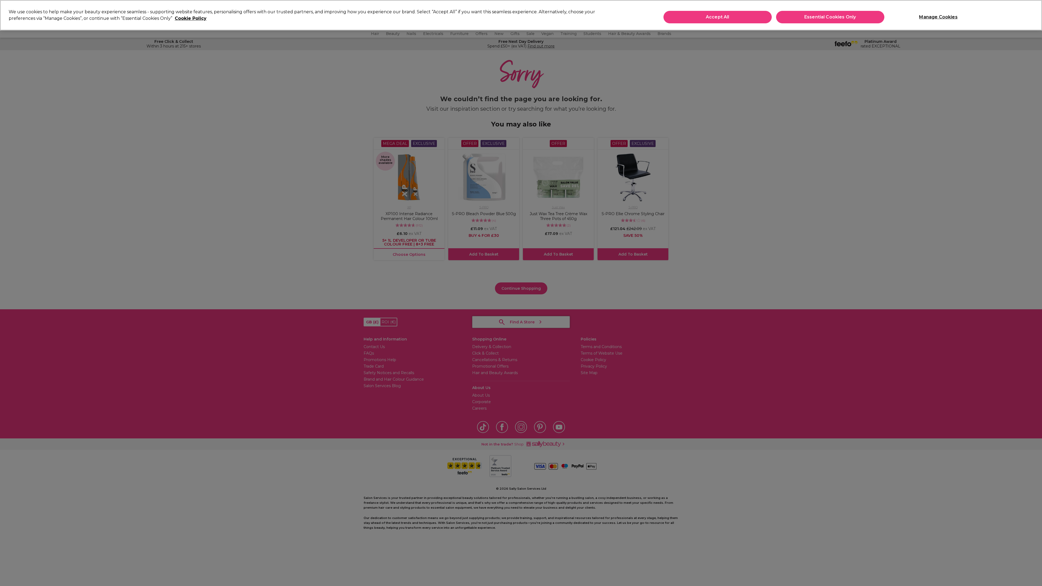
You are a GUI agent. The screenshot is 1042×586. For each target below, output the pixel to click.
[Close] (1033, 15)
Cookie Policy (191, 18)
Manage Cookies (938, 17)
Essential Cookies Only (830, 17)
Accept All (717, 17)
